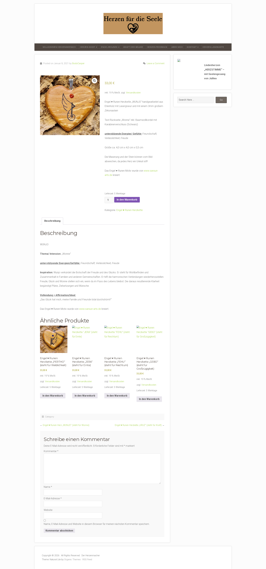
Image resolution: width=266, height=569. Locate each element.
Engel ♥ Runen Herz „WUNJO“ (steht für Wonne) (66, 425)
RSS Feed (87, 559)
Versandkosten (133, 92)
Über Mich (177, 47)
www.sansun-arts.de (90, 308)
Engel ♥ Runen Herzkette (129, 210)
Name (48, 486)
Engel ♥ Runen (109, 47)
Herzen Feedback (157, 47)
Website (48, 510)
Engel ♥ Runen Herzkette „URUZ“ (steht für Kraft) (138, 425)
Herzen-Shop (87, 47)
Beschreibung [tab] (52, 220)
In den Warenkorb (127, 199)
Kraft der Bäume (133, 47)
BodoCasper (78, 63)
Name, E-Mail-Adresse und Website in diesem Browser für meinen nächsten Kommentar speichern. (97, 524)
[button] (94, 80)
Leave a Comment (155, 63)
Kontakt (192, 47)
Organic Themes (72, 559)
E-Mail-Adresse (53, 498)
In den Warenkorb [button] (52, 395)
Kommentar (51, 451)
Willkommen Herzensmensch (59, 47)
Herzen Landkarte (213, 47)
